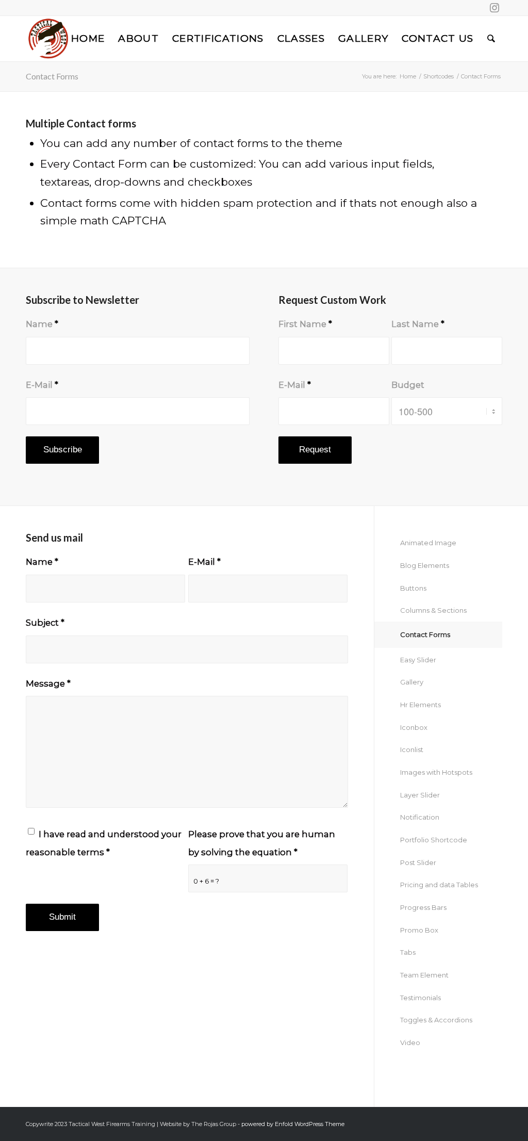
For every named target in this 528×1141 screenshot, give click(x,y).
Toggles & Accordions (436, 1020)
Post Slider (418, 862)
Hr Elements (420, 704)
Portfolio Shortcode (433, 840)
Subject (45, 622)
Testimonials (420, 997)
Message (48, 683)
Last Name (417, 324)
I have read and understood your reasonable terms (104, 843)
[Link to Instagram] (494, 7)
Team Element (424, 975)
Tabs (408, 952)
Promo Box (419, 930)
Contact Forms (52, 76)
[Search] (491, 38)
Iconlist (411, 749)
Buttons (413, 588)
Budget (407, 385)
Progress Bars (423, 907)
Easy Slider (418, 660)
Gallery (411, 682)
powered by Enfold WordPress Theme (292, 1124)
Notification (419, 817)
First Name (305, 324)
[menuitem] (87, 38)
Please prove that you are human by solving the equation (261, 843)
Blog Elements (424, 565)
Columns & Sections (433, 610)
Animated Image (428, 543)
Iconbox (413, 727)
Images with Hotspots (436, 772)
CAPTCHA (139, 220)
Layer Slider (420, 795)
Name (42, 324)
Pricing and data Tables (439, 885)
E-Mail (42, 385)
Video (410, 1042)
